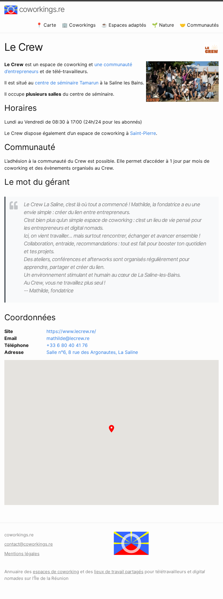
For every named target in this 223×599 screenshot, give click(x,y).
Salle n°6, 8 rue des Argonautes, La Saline (92, 352)
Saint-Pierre (143, 133)
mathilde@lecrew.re (67, 338)
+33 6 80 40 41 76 (67, 345)
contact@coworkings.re (28, 544)
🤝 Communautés (199, 25)
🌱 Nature (163, 25)
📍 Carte (46, 25)
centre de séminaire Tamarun (66, 83)
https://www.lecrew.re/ (71, 331)
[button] (111, 429)
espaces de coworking (56, 571)
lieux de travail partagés (118, 571)
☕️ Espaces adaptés (123, 25)
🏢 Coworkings (79, 25)
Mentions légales (21, 553)
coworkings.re (40, 9)
